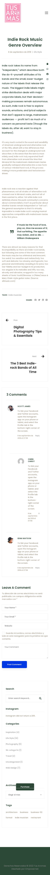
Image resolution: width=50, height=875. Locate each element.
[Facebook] (35, 300)
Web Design (13, 768)
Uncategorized (14, 762)
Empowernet (32, 868)
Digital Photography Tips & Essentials (28, 328)
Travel (10, 756)
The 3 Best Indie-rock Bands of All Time (23, 364)
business (24, 812)
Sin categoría (13, 750)
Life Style (38, 52)
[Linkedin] (42, 300)
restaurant (36, 817)
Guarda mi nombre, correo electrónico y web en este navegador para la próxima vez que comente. (25, 636)
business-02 (36, 812)
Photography (14, 744)
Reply (37, 436)
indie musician (15, 295)
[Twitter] (39, 300)
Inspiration (12, 732)
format (9, 817)
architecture (11, 812)
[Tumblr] (46, 300)
